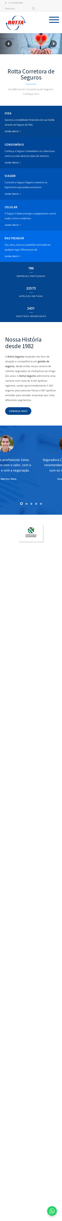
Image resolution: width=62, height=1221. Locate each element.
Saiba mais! (12, 131)
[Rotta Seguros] (15, 23)
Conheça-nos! (18, 411)
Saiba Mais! (12, 225)
